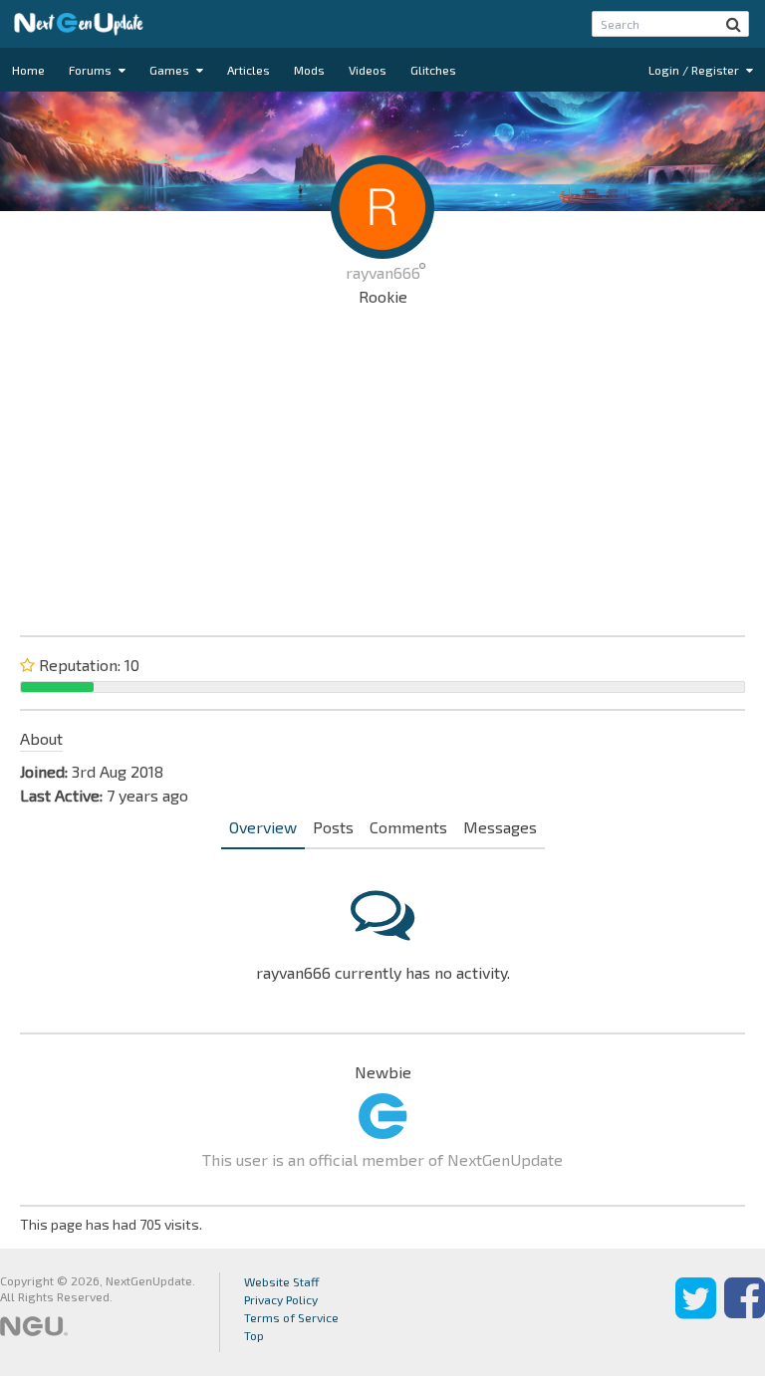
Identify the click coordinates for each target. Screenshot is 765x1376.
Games (170, 70)
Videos (367, 70)
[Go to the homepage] (78, 24)
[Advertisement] (382, 468)
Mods (309, 70)
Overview (263, 826)
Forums (92, 70)
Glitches (433, 70)
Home (28, 70)
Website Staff (282, 1281)
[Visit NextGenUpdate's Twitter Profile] (695, 1312)
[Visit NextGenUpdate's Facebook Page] (744, 1312)
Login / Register (695, 70)
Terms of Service (291, 1317)
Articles (248, 70)
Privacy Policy (281, 1299)
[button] (733, 24)
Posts (333, 826)
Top (254, 1335)
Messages (500, 826)
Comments (408, 826)
